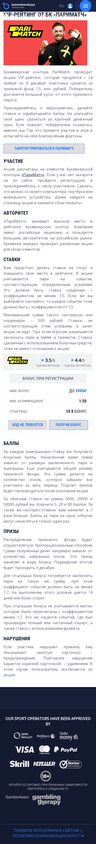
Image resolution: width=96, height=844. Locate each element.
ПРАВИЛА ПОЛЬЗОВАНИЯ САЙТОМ (46, 830)
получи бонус (68, 425)
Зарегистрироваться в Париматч (44, 148)
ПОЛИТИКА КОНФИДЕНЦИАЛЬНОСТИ (48, 835)
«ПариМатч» (33, 174)
